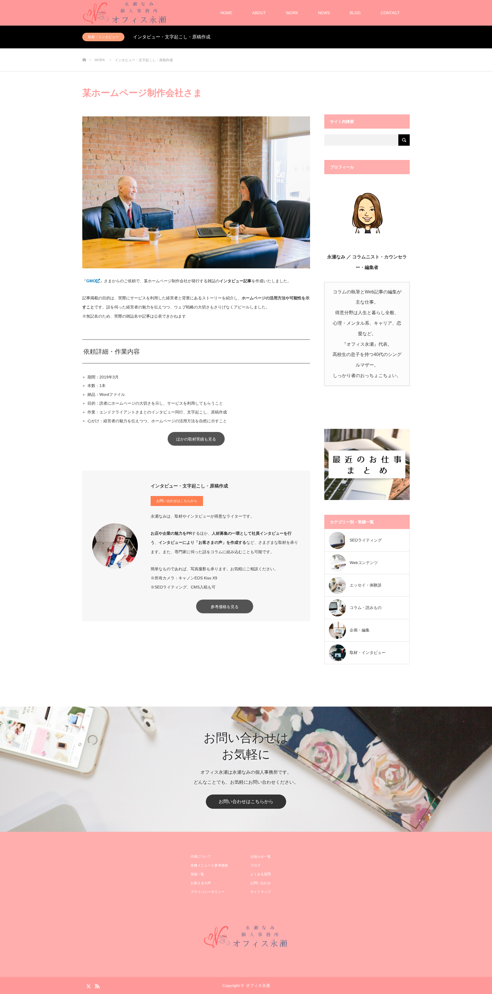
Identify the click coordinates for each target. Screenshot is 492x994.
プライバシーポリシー (207, 892)
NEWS (324, 13)
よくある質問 (260, 874)
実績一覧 (197, 874)
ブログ (255, 865)
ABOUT (259, 13)
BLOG (355, 13)
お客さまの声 (200, 883)
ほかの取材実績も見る (196, 439)
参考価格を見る (225, 606)
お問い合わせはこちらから (176, 501)
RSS (96, 985)
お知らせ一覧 (260, 857)
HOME (226, 13)
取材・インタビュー (103, 37)
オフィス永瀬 (258, 985)
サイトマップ (260, 892)
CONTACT (390, 13)
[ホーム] (84, 50)
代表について (200, 857)
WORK (292, 13)
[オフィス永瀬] (246, 936)
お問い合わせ (260, 883)
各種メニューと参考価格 (209, 865)
